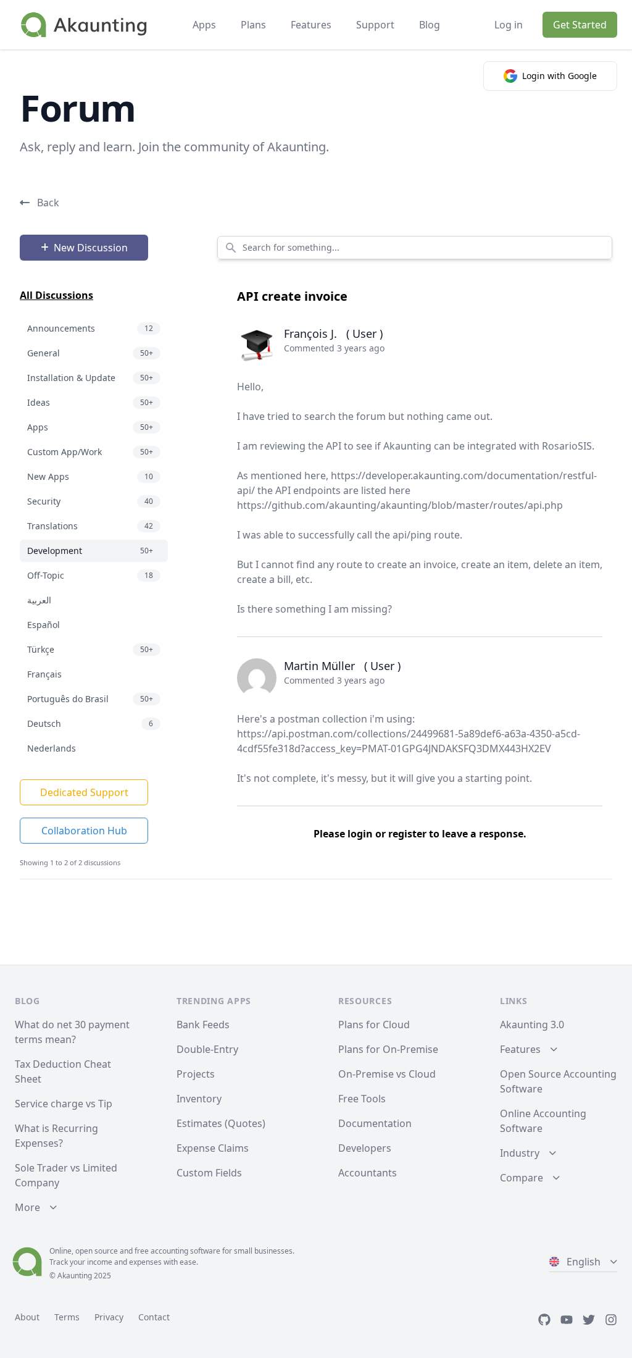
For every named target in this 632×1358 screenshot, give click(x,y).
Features (311, 24)
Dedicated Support (84, 792)
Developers (364, 1148)
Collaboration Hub (84, 830)
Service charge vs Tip (63, 1103)
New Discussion (91, 247)
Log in (508, 24)
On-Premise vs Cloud (387, 1074)
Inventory (199, 1098)
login (360, 833)
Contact (154, 1317)
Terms (67, 1317)
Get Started (580, 24)
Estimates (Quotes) (221, 1123)
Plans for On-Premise (388, 1049)
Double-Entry (207, 1049)
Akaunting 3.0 (532, 1024)
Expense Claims (213, 1148)
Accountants (367, 1173)
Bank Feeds (203, 1024)
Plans (253, 24)
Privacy (108, 1317)
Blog (429, 24)
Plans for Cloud (374, 1024)
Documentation (375, 1123)
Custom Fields (209, 1173)
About (27, 1317)
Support (375, 24)
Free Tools (362, 1098)
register (407, 833)
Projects (196, 1074)
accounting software (185, 1251)
